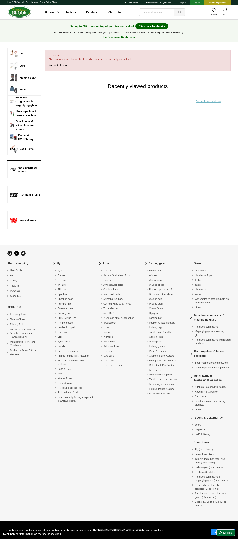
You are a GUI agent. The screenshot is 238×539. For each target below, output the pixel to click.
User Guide (133, 2)
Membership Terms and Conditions (22, 343)
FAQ (12, 275)
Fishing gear (157, 263)
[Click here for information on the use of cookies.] (32, 533)
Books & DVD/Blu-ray (208, 417)
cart (225, 14)
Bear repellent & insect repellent (209, 353)
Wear (197, 263)
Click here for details (152, 26)
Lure (106, 263)
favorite (214, 14)
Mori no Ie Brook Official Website (23, 352)
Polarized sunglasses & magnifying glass (209, 317)
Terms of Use (17, 319)
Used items (201, 442)
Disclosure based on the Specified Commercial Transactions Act (23, 333)
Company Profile (19, 314)
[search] (179, 12)
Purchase (92, 12)
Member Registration (217, 2)
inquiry (183, 2)
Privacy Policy (18, 324)
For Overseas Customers (119, 36)
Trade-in (71, 12)
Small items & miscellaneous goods (208, 377)
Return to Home (58, 65)
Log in (197, 2)
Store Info (114, 12)
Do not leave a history (208, 101)
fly (58, 263)
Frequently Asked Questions (159, 2)
